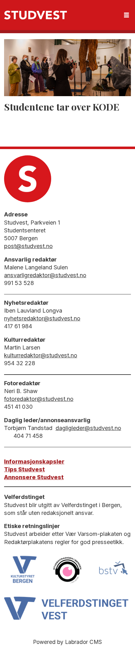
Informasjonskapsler (34, 461)
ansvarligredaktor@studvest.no (45, 275)
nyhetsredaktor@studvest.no (42, 318)
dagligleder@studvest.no (88, 428)
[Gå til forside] (35, 15)
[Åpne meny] (126, 15)
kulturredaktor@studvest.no (40, 355)
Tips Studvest (24, 469)
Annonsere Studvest (34, 477)
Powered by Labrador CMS (67, 642)
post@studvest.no (28, 246)
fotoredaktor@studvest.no (38, 399)
